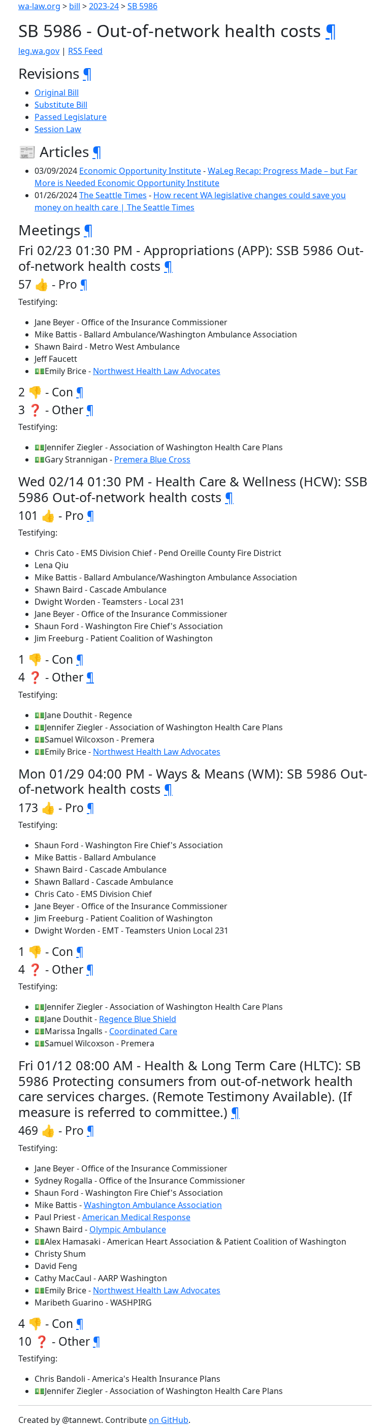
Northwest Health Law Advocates (156, 371)
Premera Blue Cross (152, 459)
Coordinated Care (143, 1031)
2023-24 (104, 6)
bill (74, 6)
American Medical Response (136, 1217)
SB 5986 (142, 6)
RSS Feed (85, 50)
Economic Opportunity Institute (140, 170)
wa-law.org (39, 6)
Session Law (58, 129)
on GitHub (168, 1419)
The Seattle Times (113, 195)
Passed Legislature (71, 116)
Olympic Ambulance (127, 1229)
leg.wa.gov (38, 50)
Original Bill (57, 92)
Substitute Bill (61, 104)
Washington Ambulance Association (153, 1205)
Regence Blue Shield (137, 1019)
